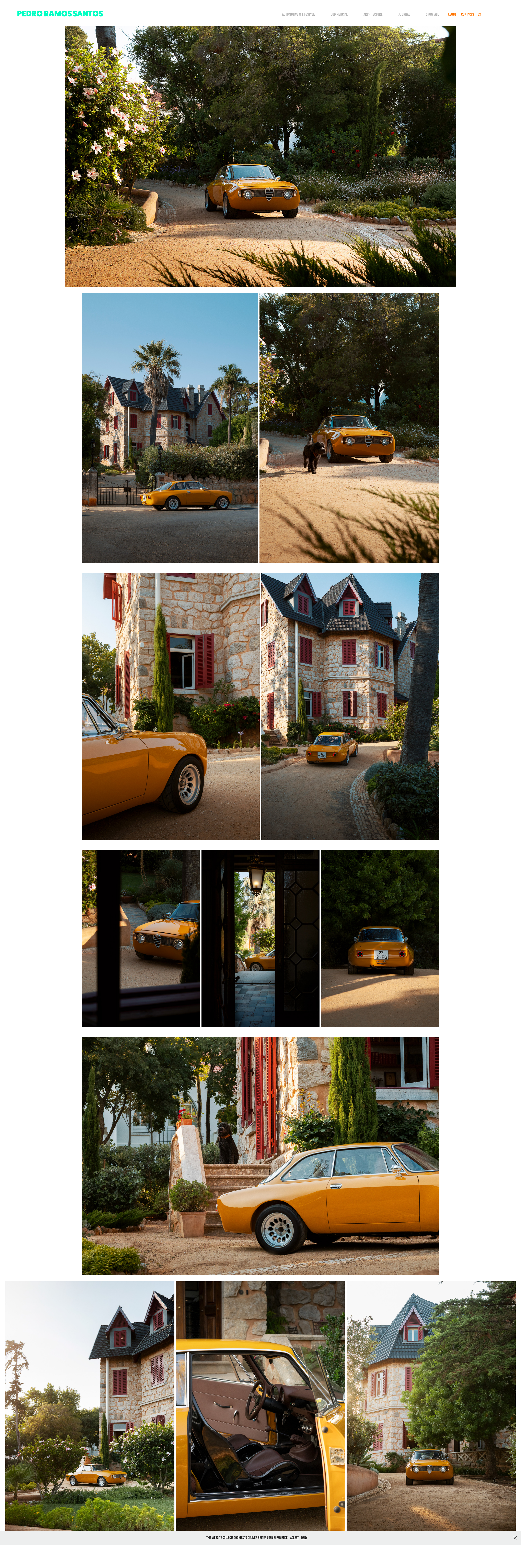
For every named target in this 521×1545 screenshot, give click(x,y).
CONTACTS (467, 14)
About (452, 14)
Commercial (339, 14)
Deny (304, 1538)
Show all (432, 14)
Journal (404, 14)
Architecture (373, 14)
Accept (294, 1538)
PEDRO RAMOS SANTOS (60, 13)
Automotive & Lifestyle (298, 14)
